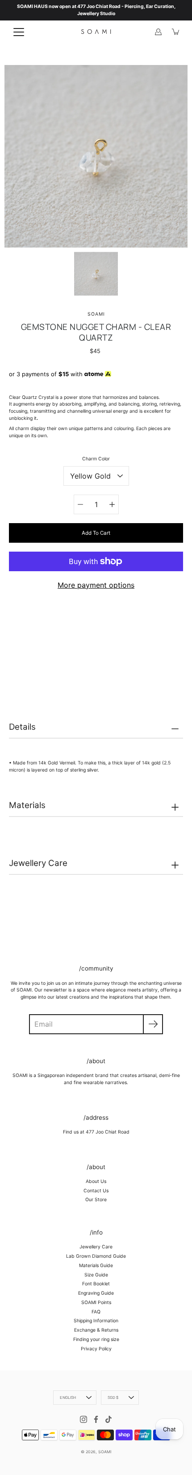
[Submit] (153, 1024)
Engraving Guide (96, 1293)
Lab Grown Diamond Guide (96, 1256)
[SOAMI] (96, 31)
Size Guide (96, 1275)
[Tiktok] (108, 1419)
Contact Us (96, 1191)
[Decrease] (80, 504)
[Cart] (176, 31)
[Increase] (112, 504)
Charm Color (96, 459)
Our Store (96, 1200)
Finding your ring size (96, 1339)
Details (22, 727)
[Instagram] (83, 1419)
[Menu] (19, 32)
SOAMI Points (96, 1302)
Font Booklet (96, 1284)
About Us (96, 1181)
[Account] (158, 31)
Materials (27, 805)
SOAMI (104, 1451)
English (68, 1397)
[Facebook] (96, 1419)
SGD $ (113, 1397)
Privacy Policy (96, 1349)
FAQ (96, 1312)
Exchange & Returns (96, 1330)
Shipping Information (96, 1321)
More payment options (96, 585)
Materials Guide (96, 1265)
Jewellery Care (38, 863)
